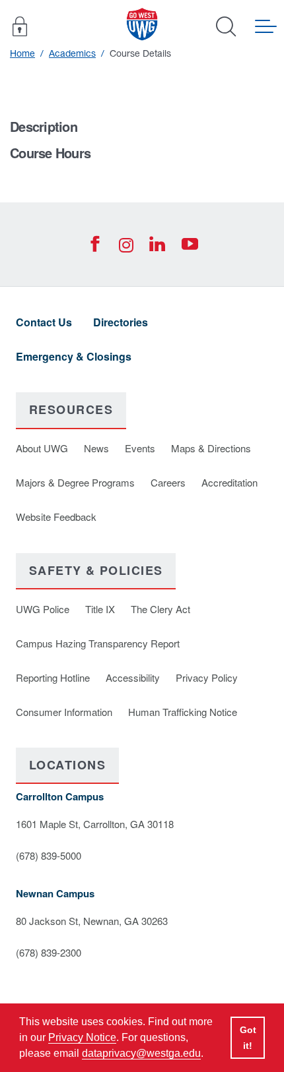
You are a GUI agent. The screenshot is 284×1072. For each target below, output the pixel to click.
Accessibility (133, 677)
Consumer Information (64, 712)
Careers (168, 482)
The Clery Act (160, 609)
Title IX (100, 609)
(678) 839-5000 (48, 855)
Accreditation (229, 482)
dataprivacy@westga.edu (141, 1053)
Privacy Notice (82, 1037)
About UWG (42, 448)
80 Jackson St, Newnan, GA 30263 (92, 921)
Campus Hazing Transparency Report (98, 643)
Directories (120, 322)
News (96, 448)
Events (140, 448)
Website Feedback (56, 516)
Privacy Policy (207, 677)
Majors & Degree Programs (75, 482)
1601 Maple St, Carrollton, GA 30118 (95, 824)
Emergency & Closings (73, 356)
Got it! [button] (248, 1038)
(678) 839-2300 (48, 952)
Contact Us (44, 322)
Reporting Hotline (53, 677)
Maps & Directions (211, 448)
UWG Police (42, 609)
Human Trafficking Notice (182, 712)
